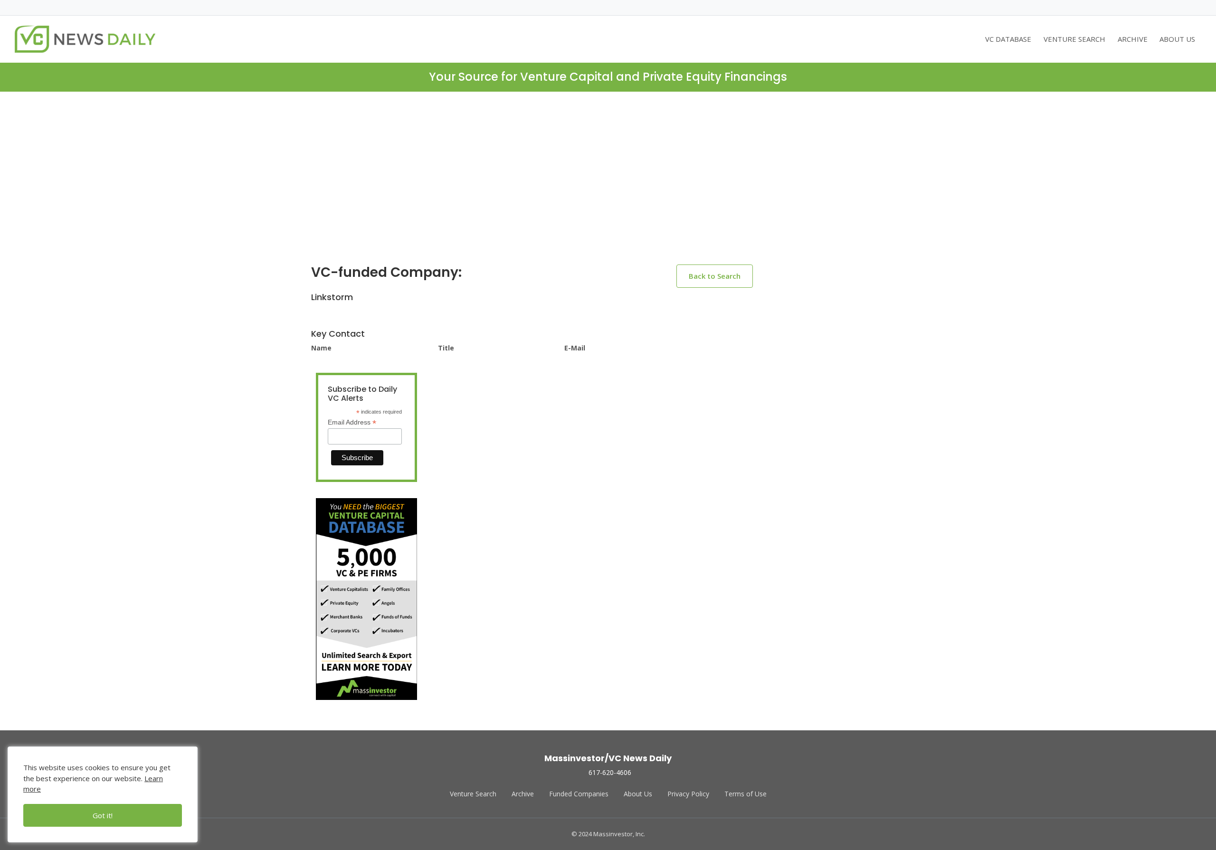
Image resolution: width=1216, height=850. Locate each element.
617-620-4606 (610, 772)
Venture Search (473, 793)
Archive (523, 793)
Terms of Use (745, 793)
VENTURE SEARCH (1074, 39)
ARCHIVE (1133, 39)
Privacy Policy (688, 793)
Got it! (103, 815)
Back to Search (715, 276)
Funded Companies (578, 793)
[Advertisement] (608, 185)
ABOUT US (1177, 39)
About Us (638, 793)
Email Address (352, 422)
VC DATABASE (1008, 39)
